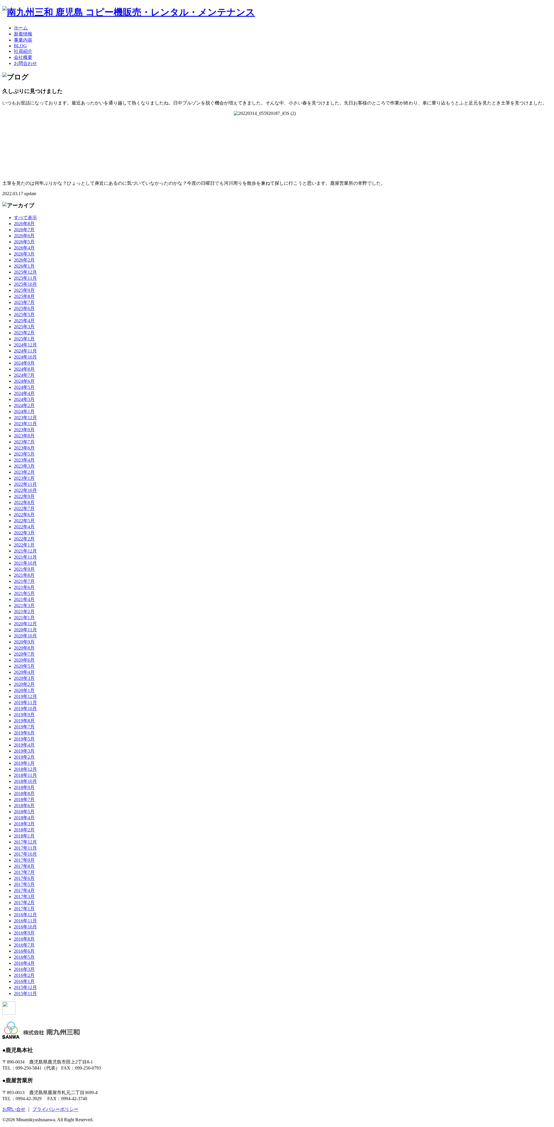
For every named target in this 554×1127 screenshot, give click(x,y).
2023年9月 (24, 429)
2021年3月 (24, 605)
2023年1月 (24, 478)
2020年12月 (25, 623)
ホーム (21, 27)
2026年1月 (24, 266)
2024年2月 (24, 405)
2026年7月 (24, 229)
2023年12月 (25, 417)
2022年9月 (24, 496)
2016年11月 (25, 920)
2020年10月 (25, 635)
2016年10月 (25, 926)
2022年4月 (24, 526)
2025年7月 (24, 302)
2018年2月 (24, 829)
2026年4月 (24, 247)
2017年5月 (24, 884)
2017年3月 (24, 896)
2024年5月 (24, 387)
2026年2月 (24, 260)
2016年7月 (24, 945)
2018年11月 (25, 775)
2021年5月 (24, 593)
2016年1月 (24, 981)
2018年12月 (25, 769)
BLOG (20, 45)
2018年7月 (24, 799)
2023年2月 (24, 472)
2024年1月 (24, 411)
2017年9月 (24, 860)
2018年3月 (24, 823)
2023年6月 (24, 447)
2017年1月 (24, 908)
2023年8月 (24, 435)
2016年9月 (24, 932)
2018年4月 (24, 817)
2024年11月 (25, 350)
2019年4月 (24, 744)
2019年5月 (24, 738)
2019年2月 (24, 757)
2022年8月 (24, 502)
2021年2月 (24, 611)
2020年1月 (24, 690)
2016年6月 (24, 951)
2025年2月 (24, 332)
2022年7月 (24, 508)
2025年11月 (25, 278)
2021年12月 (25, 550)
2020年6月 (24, 660)
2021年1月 (24, 617)
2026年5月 (24, 241)
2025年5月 (24, 314)
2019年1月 (24, 763)
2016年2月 (24, 975)
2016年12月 (25, 914)
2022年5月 (24, 520)
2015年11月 (25, 993)
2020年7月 (24, 654)
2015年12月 (25, 987)
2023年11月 (25, 423)
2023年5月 (24, 453)
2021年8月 (24, 575)
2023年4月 (24, 460)
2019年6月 (24, 732)
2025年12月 (25, 272)
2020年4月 (24, 672)
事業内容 (23, 40)
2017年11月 (25, 848)
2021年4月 (24, 599)
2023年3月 (24, 466)
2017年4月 (24, 890)
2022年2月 (24, 538)
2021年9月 (24, 569)
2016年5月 (24, 957)
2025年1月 (24, 338)
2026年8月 (24, 223)
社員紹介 (23, 51)
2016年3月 (24, 969)
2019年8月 (24, 720)
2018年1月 (24, 835)
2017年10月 (25, 854)
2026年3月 (24, 253)
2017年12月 (25, 841)
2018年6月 (24, 805)
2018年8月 (24, 793)
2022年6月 (24, 514)
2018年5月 (24, 811)
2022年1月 (24, 544)
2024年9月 (24, 363)
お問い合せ (13, 1109)
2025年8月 (24, 296)
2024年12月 (25, 344)
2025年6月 (24, 308)
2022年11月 (25, 484)
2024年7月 (24, 375)
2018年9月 (24, 787)
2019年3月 (24, 751)
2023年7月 (24, 441)
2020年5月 (24, 666)
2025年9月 (24, 290)
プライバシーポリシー (55, 1109)
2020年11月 (25, 629)
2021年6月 (24, 587)
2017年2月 (24, 902)
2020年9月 (24, 641)
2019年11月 (25, 702)
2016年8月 (24, 938)
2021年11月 (25, 557)
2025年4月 (24, 320)
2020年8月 (24, 647)
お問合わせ (25, 63)
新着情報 (23, 33)
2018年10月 (25, 781)
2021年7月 (24, 581)
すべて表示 (25, 217)
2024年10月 (25, 356)
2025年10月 (25, 284)
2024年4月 (24, 393)
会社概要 (23, 57)
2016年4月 (24, 963)
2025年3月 (24, 326)
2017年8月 (24, 866)
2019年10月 (25, 708)
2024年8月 (24, 369)
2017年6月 (24, 878)
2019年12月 (25, 696)
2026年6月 (24, 235)
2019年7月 (24, 726)
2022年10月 (25, 490)
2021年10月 (25, 563)
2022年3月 (24, 532)
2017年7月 (24, 872)
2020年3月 (24, 678)
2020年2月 (24, 684)
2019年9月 (24, 714)
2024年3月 (24, 399)
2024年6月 (24, 381)
